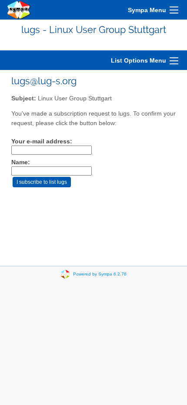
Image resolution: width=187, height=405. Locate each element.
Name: (20, 162)
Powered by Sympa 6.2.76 (100, 274)
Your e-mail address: (41, 141)
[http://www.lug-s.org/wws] (19, 10)
